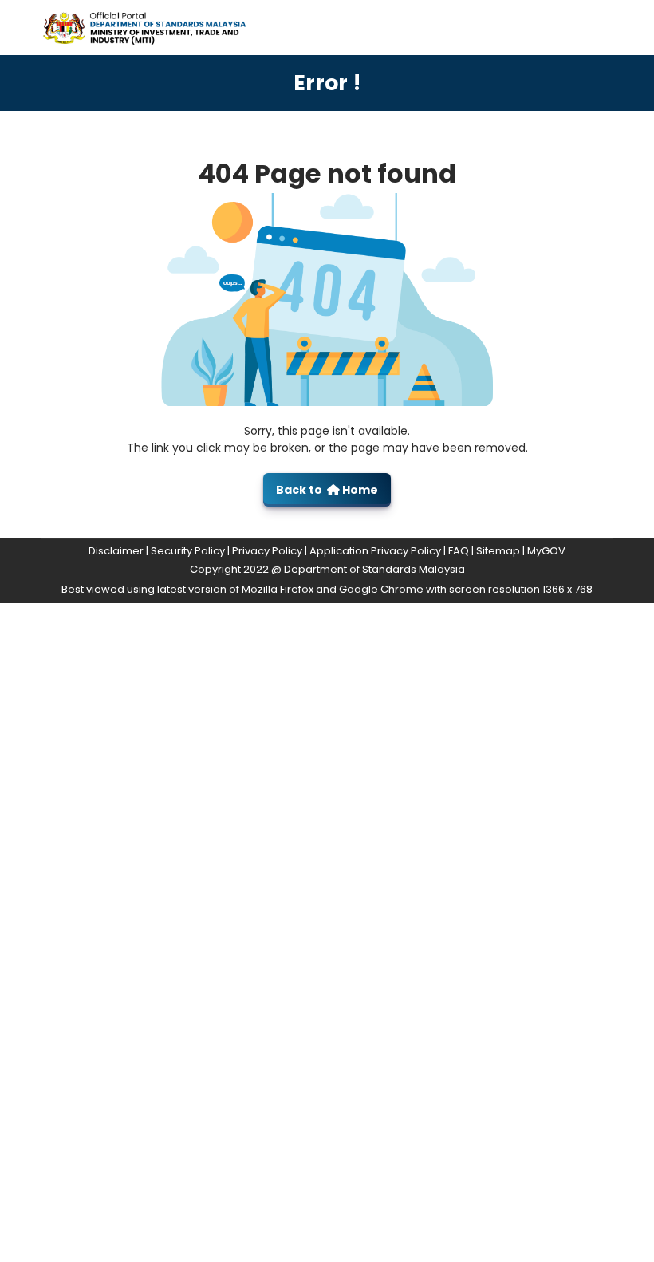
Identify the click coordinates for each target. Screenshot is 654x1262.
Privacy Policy (267, 550)
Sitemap (498, 550)
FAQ (458, 550)
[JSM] (159, 27)
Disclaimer (116, 550)
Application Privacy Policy (375, 550)
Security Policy (188, 550)
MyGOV (546, 550)
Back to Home (327, 490)
